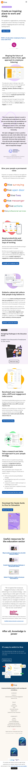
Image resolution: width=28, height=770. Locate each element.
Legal (14, 707)
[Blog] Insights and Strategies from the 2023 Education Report (14, 553)
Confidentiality (14, 706)
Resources (14, 720)
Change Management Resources (14, 726)
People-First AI (14, 710)
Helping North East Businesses (14, 724)
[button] (19, 2)
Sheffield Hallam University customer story (14, 621)
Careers (14, 718)
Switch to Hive (14, 698)
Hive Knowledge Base (14, 721)
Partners (14, 704)
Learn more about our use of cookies (19, 766)
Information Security (14, 709)
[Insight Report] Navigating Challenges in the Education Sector (14, 565)
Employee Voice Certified (14, 723)
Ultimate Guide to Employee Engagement (14, 696)
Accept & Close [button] (14, 768)
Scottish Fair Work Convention (14, 712)
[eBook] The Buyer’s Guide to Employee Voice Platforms (14, 577)
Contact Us (14, 695)
